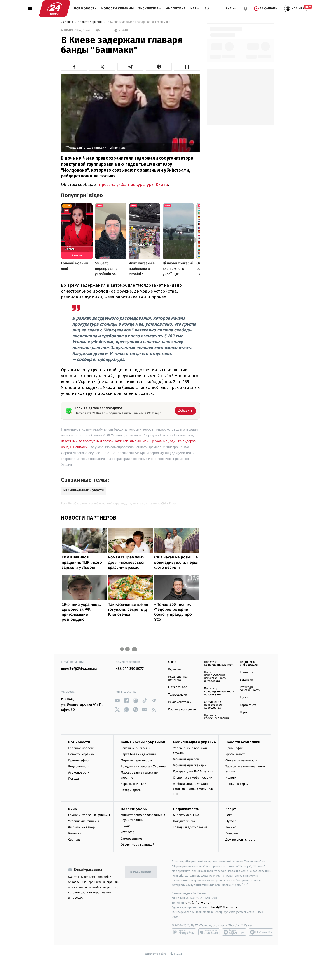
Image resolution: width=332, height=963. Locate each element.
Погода (73, 779)
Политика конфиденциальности (219, 663)
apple (209, 932)
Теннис (230, 827)
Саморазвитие (131, 838)
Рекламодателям (180, 702)
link (118, 701)
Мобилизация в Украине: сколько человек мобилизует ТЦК (195, 789)
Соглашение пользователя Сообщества (213, 704)
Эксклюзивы (150, 8)
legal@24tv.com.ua (224, 907)
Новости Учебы (134, 809)
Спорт (230, 809)
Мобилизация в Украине (194, 742)
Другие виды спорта (240, 840)
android (184, 932)
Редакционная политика (178, 678)
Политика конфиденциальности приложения (219, 691)
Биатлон (231, 833)
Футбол (230, 821)
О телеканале (177, 687)
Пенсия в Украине (238, 784)
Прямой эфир (78, 760)
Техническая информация (249, 663)
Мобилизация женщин (190, 765)
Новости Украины (117, 8)
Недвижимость (186, 809)
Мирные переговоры (136, 760)
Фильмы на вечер (81, 827)
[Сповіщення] (245, 8)
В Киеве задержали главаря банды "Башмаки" (140, 22)
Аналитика (176, 8)
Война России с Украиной (143, 742)
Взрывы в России (133, 784)
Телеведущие (177, 694)
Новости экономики (242, 742)
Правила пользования (183, 709)
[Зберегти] (187, 66)
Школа (126, 826)
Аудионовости (78, 772)
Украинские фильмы (83, 821)
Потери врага (131, 790)
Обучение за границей (137, 845)
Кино (72, 809)
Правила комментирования (216, 717)
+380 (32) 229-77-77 (198, 902)
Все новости (85, 8)
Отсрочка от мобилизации (192, 778)
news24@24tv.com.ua (79, 669)
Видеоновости (79, 766)
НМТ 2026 (127, 832)
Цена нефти (234, 748)
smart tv (234, 932)
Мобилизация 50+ (186, 759)
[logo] (54, 8)
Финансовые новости (241, 760)
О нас (172, 661)
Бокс (228, 815)
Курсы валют (235, 754)
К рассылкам (141, 872)
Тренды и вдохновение (190, 827)
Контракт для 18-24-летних (193, 771)
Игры (195, 8)
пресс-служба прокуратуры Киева (133, 184)
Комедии (74, 833)
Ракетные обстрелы (135, 748)
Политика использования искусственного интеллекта (215, 677)
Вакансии (246, 679)
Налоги (230, 778)
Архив (244, 697)
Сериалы (74, 840)
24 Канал (67, 22)
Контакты (246, 672)
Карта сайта (248, 705)
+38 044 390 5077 (130, 669)
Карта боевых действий (138, 754)
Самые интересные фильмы (89, 815)
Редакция (174, 669)
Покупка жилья (184, 821)
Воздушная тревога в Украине (143, 766)
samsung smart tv (261, 932)
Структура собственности (250, 689)
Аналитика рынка (186, 815)
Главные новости (81, 748)
